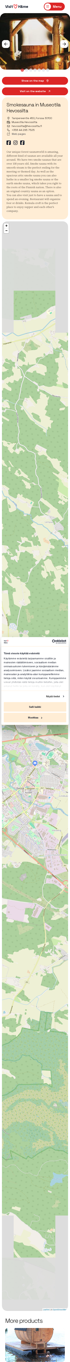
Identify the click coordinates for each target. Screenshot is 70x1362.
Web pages (19, 134)
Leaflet (46, 1309)
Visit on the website (33, 91)
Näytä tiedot (53, 696)
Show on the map (32, 80)
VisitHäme (16, 6)
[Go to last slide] (6, 44)
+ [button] (6, 226)
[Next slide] (64, 44)
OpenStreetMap (60, 1309)
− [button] (6, 231)
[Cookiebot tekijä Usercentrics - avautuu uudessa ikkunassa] (52, 642)
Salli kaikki (35, 706)
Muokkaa (33, 717)
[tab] (22, 70)
